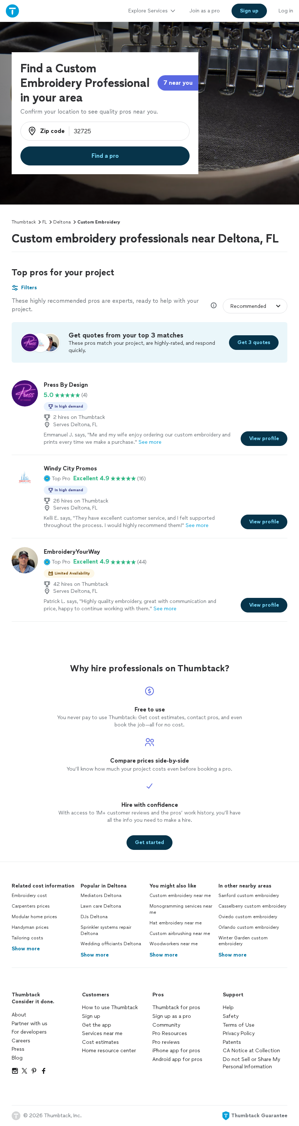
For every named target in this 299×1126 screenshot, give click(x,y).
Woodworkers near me (174, 943)
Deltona (62, 222)
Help (228, 1007)
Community (166, 1025)
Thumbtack (24, 222)
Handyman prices (30, 927)
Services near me (102, 1033)
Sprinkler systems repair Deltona (106, 930)
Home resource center (109, 1050)
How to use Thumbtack (110, 1007)
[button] (57, 478)
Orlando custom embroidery (248, 927)
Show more (26, 949)
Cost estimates (100, 1042)
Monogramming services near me (181, 909)
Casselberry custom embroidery (252, 906)
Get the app (96, 1025)
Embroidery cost (29, 895)
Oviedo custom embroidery (247, 916)
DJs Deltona (94, 916)
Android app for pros (177, 1059)
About (19, 1015)
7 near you (178, 82)
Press (18, 1049)
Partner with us (29, 1023)
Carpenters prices (31, 906)
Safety (230, 1016)
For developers (29, 1032)
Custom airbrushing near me (180, 933)
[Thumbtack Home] (12, 11)
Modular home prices (34, 916)
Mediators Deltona (101, 895)
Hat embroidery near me (176, 922)
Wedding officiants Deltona (111, 943)
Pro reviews (166, 1042)
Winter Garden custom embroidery (243, 941)
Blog (17, 1058)
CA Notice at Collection (251, 1050)
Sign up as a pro (171, 1016)
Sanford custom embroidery (248, 895)
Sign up (91, 1016)
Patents (232, 1042)
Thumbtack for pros (176, 1007)
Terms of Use (239, 1025)
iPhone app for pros (176, 1050)
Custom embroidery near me (180, 895)
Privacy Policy (239, 1033)
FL (44, 222)
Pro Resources (169, 1033)
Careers (21, 1041)
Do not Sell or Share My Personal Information (251, 1063)
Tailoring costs (27, 937)
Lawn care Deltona (101, 906)
